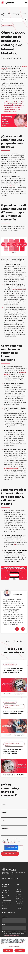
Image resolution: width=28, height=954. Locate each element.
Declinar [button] (20, 950)
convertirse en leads (19, 290)
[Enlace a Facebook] (12, 879)
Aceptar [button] (8, 950)
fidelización (11, 186)
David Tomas (21, 694)
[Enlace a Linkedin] (9, 879)
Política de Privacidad (9, 842)
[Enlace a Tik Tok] (18, 879)
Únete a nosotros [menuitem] (6, 903)
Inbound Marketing (7, 25)
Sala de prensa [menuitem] (6, 906)
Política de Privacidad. (12, 935)
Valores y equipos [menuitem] (6, 900)
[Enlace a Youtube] (3, 879)
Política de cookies (20, 907)
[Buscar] (25, 20)
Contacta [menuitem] (4, 908)
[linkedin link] (17, 629)
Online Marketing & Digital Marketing (12, 706)
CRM (14, 544)
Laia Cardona (20, 775)
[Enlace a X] (15, 879)
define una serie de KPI (11, 468)
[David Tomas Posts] (23, 629)
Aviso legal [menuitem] (18, 894)
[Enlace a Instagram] (6, 879)
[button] (26, 3)
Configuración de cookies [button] (14, 946)
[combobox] (12, 20)
